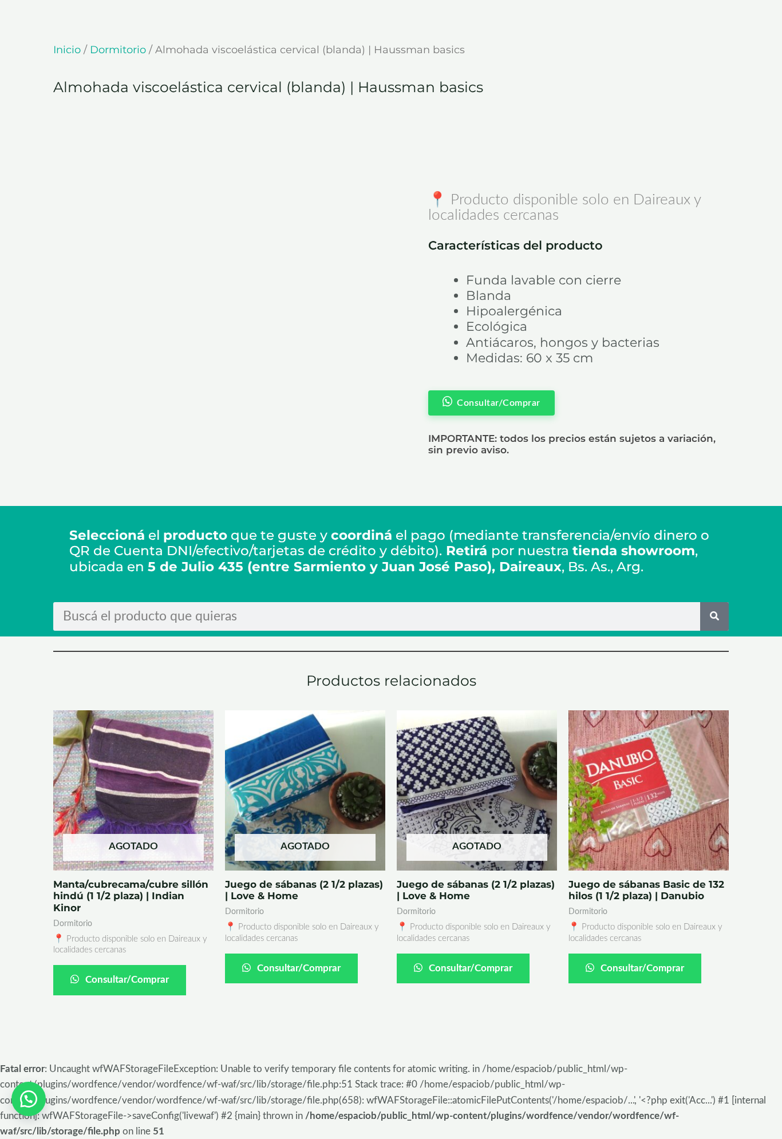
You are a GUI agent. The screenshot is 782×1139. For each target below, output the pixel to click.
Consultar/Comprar (126, 979)
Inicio (67, 49)
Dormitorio (118, 49)
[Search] (714, 616)
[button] (28, 1099)
